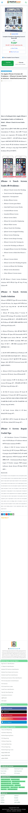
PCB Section (4, 683)
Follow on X (6, 711)
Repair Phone (3, 789)
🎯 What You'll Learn (14, 51)
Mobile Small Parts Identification (9, 675)
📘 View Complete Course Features (10, 57)
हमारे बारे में (3, 795)
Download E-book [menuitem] (18, 769)
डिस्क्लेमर (16, 798)
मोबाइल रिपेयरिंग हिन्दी (5, 755)
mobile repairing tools (7, 749)
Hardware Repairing (6, 732)
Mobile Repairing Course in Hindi (18, 781)
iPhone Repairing (5, 747)
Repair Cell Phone (14, 787)
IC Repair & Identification (7, 666)
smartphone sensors (6, 695)
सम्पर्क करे (16, 795)
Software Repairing (6, 741)
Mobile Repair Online (5, 787)
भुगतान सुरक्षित (17, 802)
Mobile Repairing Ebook (12, 789)
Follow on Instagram (8, 718)
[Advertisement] (14, 99)
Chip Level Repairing (6, 729)
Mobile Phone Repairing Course (7, 785)
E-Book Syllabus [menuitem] (4, 769)
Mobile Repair (17, 785)
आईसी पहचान (4, 698)
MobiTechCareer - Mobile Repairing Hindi (11, 809)
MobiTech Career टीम (8, 80)
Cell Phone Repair (15, 783)
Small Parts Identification (7, 689)
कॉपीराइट (2, 802)
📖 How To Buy (14, 48)
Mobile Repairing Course (6, 781)
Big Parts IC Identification (7, 663)
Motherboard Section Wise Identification (11, 678)
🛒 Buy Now (7, 63)
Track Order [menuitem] (3, 771)
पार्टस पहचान (3, 701)
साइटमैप (2, 798)
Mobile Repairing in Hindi (6, 783)
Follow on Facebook (7, 708)
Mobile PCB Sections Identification (10, 669)
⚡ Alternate (20, 63)
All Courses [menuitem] (17, 773)
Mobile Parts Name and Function (9, 672)
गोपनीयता (2, 800)
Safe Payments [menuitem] (18, 771)
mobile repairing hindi (6, 511)
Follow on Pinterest (8, 715)
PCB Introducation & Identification (10, 680)
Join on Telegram (8, 722)
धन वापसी (16, 800)
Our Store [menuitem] (3, 773)
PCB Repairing (5, 738)
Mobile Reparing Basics (7, 735)
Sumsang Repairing (6, 744)
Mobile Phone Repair (15, 779)
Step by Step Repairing (7, 692)
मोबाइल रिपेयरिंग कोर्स (5, 752)
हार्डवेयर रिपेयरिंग (4, 758)
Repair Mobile (21, 787)
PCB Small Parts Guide (7, 686)
